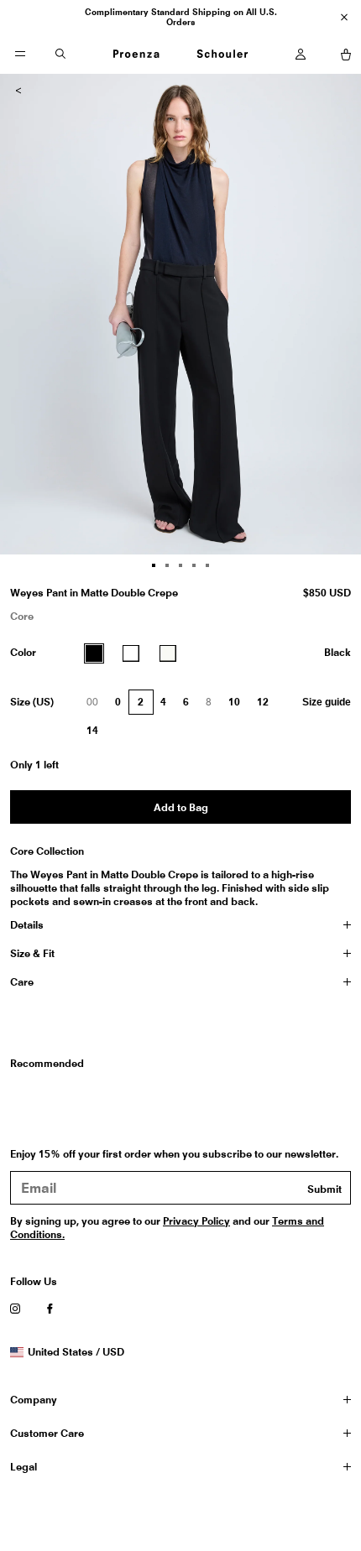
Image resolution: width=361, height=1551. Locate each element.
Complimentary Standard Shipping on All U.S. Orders (181, 17)
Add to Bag (181, 807)
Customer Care (47, 1433)
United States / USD (75, 1352)
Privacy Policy (196, 1221)
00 (96, 705)
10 (234, 701)
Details (27, 925)
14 (92, 730)
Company (33, 1399)
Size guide (326, 702)
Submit (324, 1189)
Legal (23, 1466)
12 (263, 701)
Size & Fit (32, 953)
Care (22, 982)
